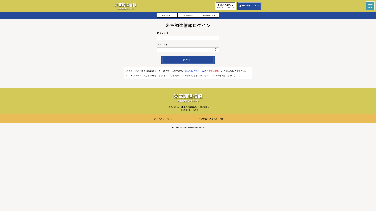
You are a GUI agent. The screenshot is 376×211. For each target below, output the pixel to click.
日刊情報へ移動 (208, 15)
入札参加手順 (187, 15)
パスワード (162, 44)
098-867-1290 (190, 109)
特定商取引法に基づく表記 (211, 118)
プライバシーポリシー (164, 118)
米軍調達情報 (125, 6)
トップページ (167, 15)
